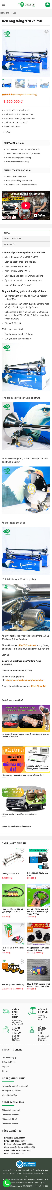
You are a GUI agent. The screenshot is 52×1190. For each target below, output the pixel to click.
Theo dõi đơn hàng (9, 1095)
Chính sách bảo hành (10, 1115)
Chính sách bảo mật (10, 1124)
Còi (14, 13)
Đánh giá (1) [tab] (9, 244)
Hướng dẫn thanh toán (11, 1091)
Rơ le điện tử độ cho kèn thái (37, 874)
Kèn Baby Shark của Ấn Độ (13, 984)
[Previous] (6, 53)
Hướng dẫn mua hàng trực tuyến (15, 1086)
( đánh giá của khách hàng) (25, 95)
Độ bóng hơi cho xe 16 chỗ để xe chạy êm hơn (19, 814)
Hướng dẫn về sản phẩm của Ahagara (16, 826)
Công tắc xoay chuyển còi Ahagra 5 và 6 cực (38, 949)
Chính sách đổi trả (9, 1119)
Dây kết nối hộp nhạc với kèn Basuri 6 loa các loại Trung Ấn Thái (37, 911)
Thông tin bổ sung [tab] (12, 239)
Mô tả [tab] (7, 233)
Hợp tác (5, 1067)
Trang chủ (4, 13)
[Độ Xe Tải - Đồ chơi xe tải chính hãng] (26, 4)
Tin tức (5, 1071)
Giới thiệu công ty (9, 1057)
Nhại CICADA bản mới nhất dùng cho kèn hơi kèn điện (38, 985)
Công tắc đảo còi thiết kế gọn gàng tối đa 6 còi (12, 910)
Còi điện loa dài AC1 (10, 874)
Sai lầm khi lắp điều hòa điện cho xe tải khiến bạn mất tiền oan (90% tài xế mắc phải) (25, 735)
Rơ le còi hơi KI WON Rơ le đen (13, 949)
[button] (3, 4)
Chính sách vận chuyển (11, 1110)
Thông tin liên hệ (8, 1062)
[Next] (45, 53)
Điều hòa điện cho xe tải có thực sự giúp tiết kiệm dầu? (22, 775)
